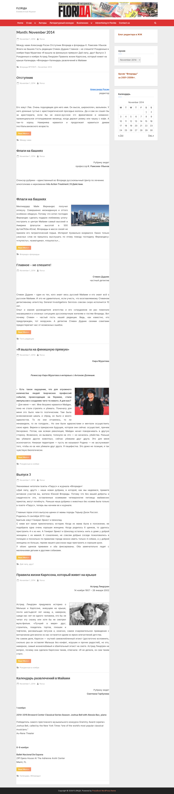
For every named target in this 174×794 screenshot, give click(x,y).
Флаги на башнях (29, 150)
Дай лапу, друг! (27, 564)
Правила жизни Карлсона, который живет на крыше (56, 575)
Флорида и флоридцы (29, 254)
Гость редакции (27, 339)
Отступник (24, 77)
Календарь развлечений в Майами (43, 678)
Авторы (43, 23)
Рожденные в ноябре (29, 464)
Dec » (151, 135)
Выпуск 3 (23, 474)
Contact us (124, 23)
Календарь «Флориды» (30, 776)
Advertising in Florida (105, 23)
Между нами (25, 140)
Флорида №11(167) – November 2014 (36, 67)
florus (42, 39)
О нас (29, 23)
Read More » (24, 133)
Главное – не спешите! (33, 265)
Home (20, 23)
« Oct (120, 135)
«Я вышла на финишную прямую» (42, 349)
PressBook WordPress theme (104, 791)
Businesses (82, 23)
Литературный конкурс (62, 23)
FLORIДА (21, 8)
